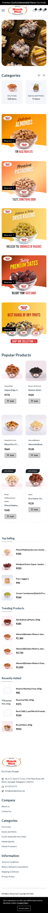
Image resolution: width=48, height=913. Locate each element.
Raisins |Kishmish (34, 386)
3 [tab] (23, 62)
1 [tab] (17, 62)
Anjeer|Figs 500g (12, 390)
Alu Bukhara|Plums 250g (28, 619)
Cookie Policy (22, 903)
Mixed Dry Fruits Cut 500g (17, 444)
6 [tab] (31, 62)
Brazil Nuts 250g (24, 725)
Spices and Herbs (36, 95)
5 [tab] (28, 62)
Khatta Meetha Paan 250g (29, 688)
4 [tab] (25, 62)
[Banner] (24, 157)
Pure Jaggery (22, 578)
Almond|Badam (34, 440)
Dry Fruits (12, 95)
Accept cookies (24, 908)
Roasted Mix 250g (25, 700)
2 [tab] (20, 62)
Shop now (8, 141)
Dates (30, 494)
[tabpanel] (24, 43)
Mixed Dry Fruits (10, 440)
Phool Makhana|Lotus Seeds (9, 498)
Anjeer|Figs (8, 386)
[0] (34, 10)
